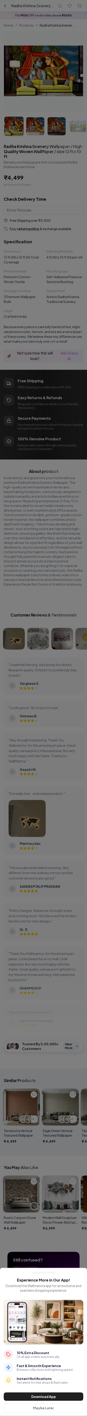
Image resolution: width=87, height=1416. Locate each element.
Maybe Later (43, 1408)
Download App (43, 1396)
